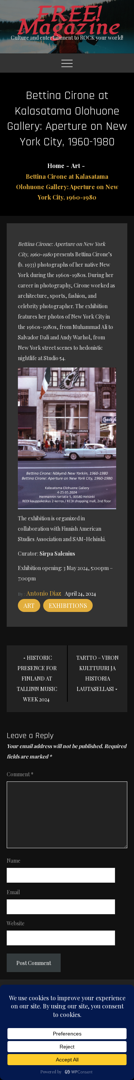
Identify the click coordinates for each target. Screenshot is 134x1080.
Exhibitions (68, 605)
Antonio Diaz (43, 593)
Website (16, 923)
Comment (20, 774)
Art (29, 605)
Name (13, 860)
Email (13, 892)
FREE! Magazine (67, 20)
